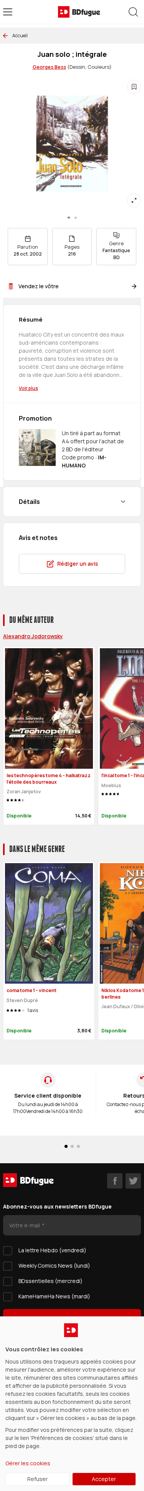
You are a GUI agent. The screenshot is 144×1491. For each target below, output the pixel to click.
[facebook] (114, 1181)
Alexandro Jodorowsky (33, 636)
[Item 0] (69, 217)
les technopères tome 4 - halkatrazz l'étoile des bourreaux (49, 778)
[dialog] (72, 1403)
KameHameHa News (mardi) (54, 1296)
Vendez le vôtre (38, 286)
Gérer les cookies (27, 1463)
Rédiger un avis (77, 563)
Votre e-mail (25, 1225)
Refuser (37, 1479)
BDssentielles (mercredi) (50, 1281)
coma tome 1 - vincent (31, 990)
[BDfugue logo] (79, 12)
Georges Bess (49, 66)
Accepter (104, 1479)
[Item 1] (75, 217)
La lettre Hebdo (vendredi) (52, 1250)
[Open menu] (7, 12)
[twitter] (133, 1181)
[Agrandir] (134, 200)
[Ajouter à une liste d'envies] (134, 87)
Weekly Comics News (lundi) (54, 1265)
